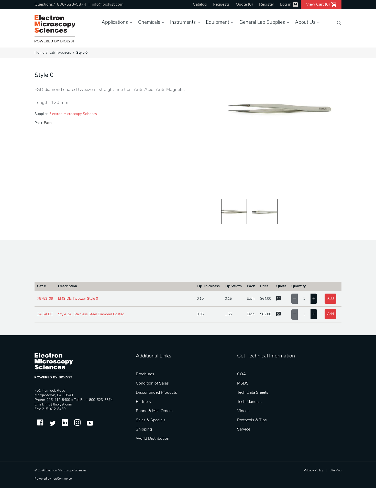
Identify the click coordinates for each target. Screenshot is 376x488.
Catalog (200, 5)
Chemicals (149, 22)
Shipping (144, 429)
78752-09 (45, 299)
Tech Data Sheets (252, 393)
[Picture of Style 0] (234, 211)
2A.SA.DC (45, 314)
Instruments (183, 22)
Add (330, 298)
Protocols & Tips (252, 420)
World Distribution (152, 439)
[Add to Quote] (278, 300)
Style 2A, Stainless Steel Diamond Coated (91, 314)
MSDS (243, 383)
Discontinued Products (156, 393)
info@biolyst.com (107, 5)
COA (241, 374)
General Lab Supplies (262, 22)
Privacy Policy (313, 470)
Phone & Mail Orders (154, 411)
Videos (243, 411)
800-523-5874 (71, 5)
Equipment (217, 22)
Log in (285, 5)
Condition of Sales (152, 383)
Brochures (145, 374)
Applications (115, 22)
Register (266, 5)
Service (243, 429)
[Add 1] (314, 299)
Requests (221, 5)
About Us (305, 22)
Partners (143, 402)
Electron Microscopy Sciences (73, 114)
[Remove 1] (294, 299)
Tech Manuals (249, 402)
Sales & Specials (150, 420)
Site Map (335, 470)
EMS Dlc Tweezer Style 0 (78, 299)
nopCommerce (62, 478)
